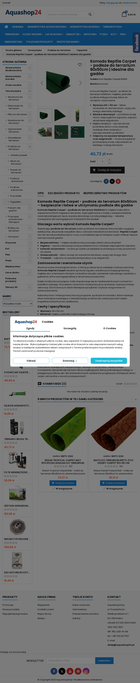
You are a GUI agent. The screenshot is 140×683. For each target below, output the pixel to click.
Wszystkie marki (67, 41)
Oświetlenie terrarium (14, 139)
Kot (113, 34)
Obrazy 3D (72, 34)
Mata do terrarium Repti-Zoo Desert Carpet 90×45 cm (113, 462)
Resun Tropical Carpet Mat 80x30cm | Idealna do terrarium (62, 462)
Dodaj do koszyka (107, 170)
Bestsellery (11, 312)
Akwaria (17, 26)
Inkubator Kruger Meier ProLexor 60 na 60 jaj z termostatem (17, 539)
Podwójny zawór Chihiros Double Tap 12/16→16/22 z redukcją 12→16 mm (17, 372)
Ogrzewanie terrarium (15, 130)
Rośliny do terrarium (13, 229)
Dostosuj (69, 360)
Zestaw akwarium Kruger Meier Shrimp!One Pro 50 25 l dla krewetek (17, 505)
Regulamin (44, 605)
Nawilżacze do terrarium (16, 122)
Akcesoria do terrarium (15, 98)
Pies (122, 34)
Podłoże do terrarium (14, 148)
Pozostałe (15, 196)
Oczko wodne (31, 34)
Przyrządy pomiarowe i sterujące (15, 219)
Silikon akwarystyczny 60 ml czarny (17, 405)
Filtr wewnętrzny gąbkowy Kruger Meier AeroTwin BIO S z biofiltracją (17, 472)
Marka (94, 83)
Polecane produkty (39, 41)
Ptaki (103, 34)
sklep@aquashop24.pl (121, 644)
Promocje (8, 605)
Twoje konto (83, 597)
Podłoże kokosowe (16, 189)
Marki (7, 296)
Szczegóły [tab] (70, 328)
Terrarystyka (112, 26)
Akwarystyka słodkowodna (46, 26)
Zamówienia (80, 609)
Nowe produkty (11, 609)
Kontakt (6, 2)
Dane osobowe (81, 605)
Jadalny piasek (18, 155)
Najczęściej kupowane (15, 613)
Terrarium (11, 34)
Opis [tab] (41, 193)
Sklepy (41, 618)
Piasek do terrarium (16, 171)
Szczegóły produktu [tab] (64, 193)
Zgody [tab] (30, 328)
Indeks (94, 79)
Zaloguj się (112, 2)
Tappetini (15, 202)
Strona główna (14, 62)
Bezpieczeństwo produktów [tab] (105, 193)
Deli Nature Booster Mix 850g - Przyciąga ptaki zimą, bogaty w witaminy (17, 572)
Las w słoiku (53, 34)
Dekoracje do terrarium (15, 107)
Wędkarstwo (13, 41)
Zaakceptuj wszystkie (109, 360)
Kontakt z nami (46, 609)
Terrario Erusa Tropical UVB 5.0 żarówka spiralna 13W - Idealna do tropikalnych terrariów (17, 439)
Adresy (76, 618)
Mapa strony (44, 613)
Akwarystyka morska (84, 26)
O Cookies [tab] (109, 328)
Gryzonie (89, 34)
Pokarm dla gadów (14, 209)
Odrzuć (31, 360)
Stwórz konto (130, 2)
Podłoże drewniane (16, 180)
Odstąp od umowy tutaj (13, 652)
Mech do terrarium (16, 162)
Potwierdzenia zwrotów (86, 613)
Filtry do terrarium (17, 114)
